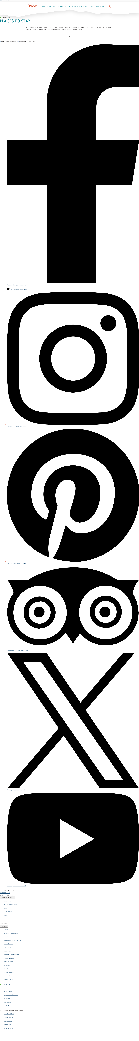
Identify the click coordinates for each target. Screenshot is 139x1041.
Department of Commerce (11, 995)
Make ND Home (101, 6)
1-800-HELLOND (5, 893)
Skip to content (4, 1)
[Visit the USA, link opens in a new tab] (9, 979)
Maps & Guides (82, 6)
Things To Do (46, 6)
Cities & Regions (70, 6)
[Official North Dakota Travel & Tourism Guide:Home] (32, 6)
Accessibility (7, 1002)
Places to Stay (57, 6)
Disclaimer (7, 988)
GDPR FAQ (7, 1005)
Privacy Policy (8, 998)
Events (91, 6)
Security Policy (8, 991)
